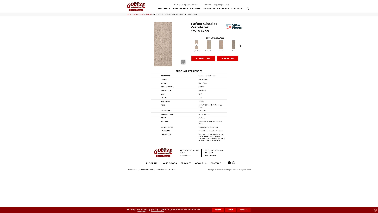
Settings (244, 210)
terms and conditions (157, 211)
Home (129, 14)
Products (148, 14)
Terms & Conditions (146, 169)
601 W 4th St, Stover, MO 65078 (189, 151)
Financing (195, 9)
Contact (216, 163)
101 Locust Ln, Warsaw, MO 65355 (214, 151)
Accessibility (132, 169)
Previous (189, 43)
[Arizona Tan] (221, 45)
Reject (230, 210)
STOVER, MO (179, 5)
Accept (218, 210)
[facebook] (230, 163)
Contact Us (237, 9)
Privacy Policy (161, 169)
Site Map (172, 169)
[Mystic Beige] (196, 45)
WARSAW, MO (210, 5)
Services (208, 9)
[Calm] (233, 45)
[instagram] (234, 163)
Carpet (141, 14)
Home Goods (179, 9)
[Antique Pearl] (209, 45)
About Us (222, 9)
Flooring (163, 9)
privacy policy (141, 211)
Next (240, 43)
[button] (169, 9)
